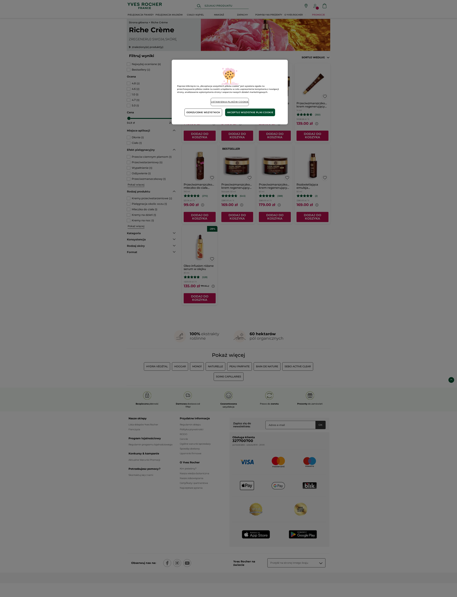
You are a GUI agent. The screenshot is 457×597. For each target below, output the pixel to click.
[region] (230, 92)
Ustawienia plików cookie (229, 102)
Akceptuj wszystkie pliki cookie (250, 112)
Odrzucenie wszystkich (203, 112)
